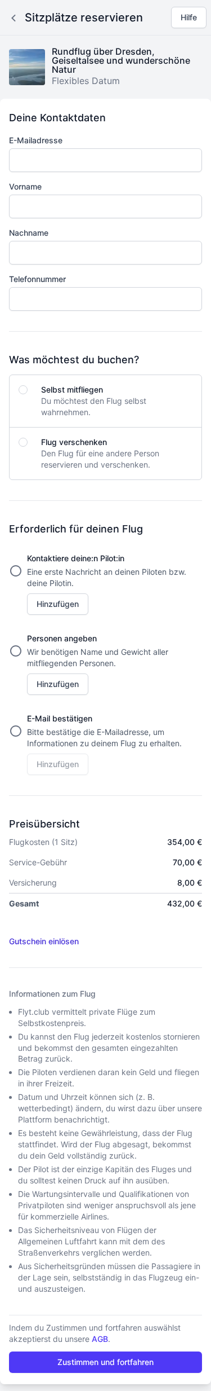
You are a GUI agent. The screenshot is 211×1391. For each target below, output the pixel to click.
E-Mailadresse (35, 140)
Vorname (25, 186)
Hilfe (189, 17)
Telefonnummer (37, 279)
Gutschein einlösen (44, 941)
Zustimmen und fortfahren (105, 1362)
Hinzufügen (58, 604)
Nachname (28, 232)
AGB (100, 1339)
